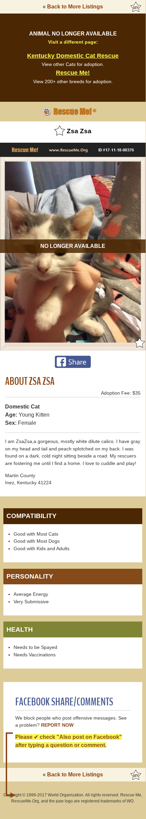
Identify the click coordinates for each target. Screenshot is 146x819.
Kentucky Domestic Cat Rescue (73, 55)
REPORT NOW (57, 725)
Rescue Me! (73, 72)
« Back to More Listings (73, 6)
